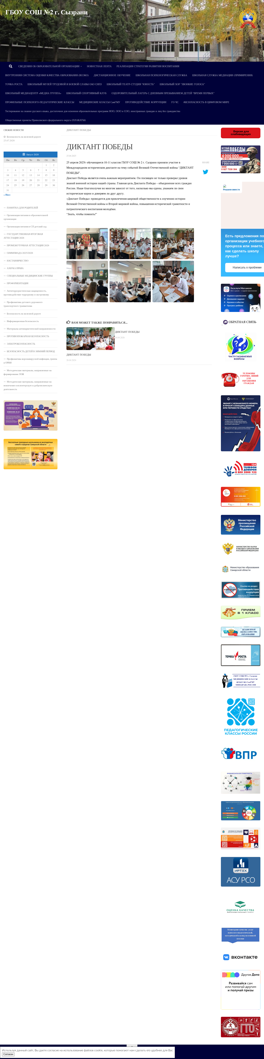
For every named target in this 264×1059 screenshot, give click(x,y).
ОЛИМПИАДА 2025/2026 (20, 252)
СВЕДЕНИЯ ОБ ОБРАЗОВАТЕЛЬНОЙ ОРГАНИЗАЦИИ (48, 66)
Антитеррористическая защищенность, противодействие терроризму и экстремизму (26, 292)
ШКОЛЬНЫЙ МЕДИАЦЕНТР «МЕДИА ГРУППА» (33, 93)
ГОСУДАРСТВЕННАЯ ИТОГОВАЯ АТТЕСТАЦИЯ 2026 (23, 235)
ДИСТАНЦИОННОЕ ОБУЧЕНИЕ (112, 75)
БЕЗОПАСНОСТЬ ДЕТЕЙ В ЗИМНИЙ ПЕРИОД (31, 351)
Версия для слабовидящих (241, 133)
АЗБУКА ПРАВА (15, 268)
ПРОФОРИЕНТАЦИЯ (17, 283)
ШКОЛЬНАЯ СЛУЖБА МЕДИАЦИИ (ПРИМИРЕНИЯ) (222, 75)
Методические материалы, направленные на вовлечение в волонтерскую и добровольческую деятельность (28, 385)
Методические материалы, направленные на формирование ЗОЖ (28, 372)
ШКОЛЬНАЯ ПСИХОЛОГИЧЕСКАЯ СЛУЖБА (161, 75)
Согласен (8, 1054)
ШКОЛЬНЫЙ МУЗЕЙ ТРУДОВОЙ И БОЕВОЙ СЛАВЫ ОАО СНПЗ (64, 84)
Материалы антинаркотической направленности (31, 328)
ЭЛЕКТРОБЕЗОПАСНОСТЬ (21, 343)
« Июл (7, 194)
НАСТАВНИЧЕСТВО (17, 260)
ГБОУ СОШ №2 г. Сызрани (46, 12)
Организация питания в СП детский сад (27, 226)
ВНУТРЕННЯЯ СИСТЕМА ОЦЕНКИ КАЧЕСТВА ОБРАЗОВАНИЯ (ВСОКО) (47, 75)
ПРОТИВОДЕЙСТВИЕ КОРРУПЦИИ (145, 102)
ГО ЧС (175, 102)
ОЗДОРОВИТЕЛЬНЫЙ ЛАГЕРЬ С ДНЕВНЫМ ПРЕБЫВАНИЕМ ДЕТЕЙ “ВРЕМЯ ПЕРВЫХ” (163, 93)
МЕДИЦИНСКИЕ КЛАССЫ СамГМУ (99, 102)
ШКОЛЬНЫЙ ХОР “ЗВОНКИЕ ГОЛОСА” (182, 84)
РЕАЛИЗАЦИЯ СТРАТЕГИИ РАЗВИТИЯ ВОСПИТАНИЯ (148, 66)
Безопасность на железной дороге (24, 136)
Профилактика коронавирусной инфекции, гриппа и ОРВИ (30, 360)
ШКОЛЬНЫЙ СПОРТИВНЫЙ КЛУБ (86, 93)
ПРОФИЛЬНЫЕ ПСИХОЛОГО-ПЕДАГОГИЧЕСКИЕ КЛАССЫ (39, 102)
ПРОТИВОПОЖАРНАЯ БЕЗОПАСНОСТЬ (28, 336)
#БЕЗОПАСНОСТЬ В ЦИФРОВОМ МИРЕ (206, 102)
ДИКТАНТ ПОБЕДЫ (78, 354)
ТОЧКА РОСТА (13, 84)
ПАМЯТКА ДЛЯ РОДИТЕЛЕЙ (22, 207)
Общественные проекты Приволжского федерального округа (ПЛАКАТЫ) (45, 120)
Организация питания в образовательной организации (26, 217)
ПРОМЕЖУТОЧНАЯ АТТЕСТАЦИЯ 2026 (28, 245)
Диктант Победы (78, 130)
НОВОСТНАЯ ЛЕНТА (99, 66)
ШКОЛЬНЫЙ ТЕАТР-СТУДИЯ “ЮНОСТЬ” (131, 84)
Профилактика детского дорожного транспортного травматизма (23, 303)
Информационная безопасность (23, 321)
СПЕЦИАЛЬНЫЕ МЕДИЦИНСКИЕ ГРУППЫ (30, 275)
